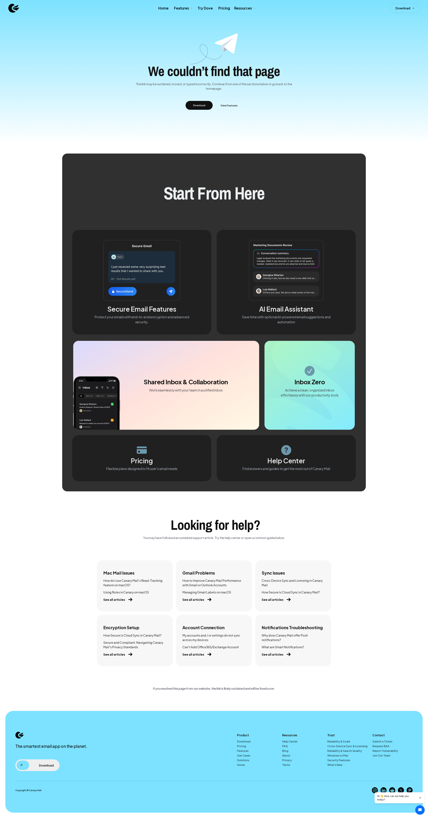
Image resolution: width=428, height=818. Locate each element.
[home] (13, 8)
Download (243, 741)
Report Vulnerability (385, 751)
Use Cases (243, 755)
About (286, 755)
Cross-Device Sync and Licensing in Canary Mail (292, 583)
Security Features (338, 760)
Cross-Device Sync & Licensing (347, 746)
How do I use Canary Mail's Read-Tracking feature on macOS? (133, 583)
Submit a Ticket (382, 741)
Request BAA (380, 746)
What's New (334, 765)
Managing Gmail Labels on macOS (206, 592)
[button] (182, 8)
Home (163, 8)
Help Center (290, 741)
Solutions (243, 760)
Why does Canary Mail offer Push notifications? (285, 637)
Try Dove (205, 8)
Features (242, 751)
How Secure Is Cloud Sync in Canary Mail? (291, 592)
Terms (286, 765)
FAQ (285, 746)
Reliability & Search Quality (344, 751)
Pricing (224, 8)
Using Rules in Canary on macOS (126, 592)
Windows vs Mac (338, 755)
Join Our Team (381, 755)
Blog (285, 751)
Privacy (287, 760)
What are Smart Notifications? (283, 647)
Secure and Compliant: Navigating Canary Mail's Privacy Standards (133, 645)
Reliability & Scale (338, 741)
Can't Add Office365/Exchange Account (210, 647)
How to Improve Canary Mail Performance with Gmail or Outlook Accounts (211, 583)
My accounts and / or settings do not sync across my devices (211, 637)
